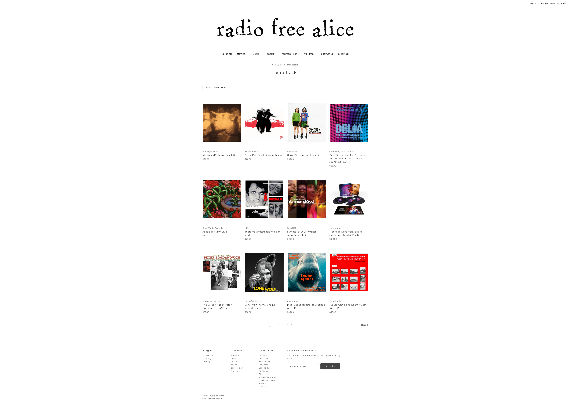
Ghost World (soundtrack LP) (303, 155)
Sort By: (207, 87)
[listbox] (222, 87)
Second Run (264, 368)
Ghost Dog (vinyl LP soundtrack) (263, 155)
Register (554, 3)
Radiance (263, 371)
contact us (327, 54)
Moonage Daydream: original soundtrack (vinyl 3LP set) (346, 233)
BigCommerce (218, 396)
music (256, 54)
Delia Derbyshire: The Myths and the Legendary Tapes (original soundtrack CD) (348, 158)
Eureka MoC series (268, 380)
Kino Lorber (264, 361)
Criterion (263, 355)
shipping (343, 54)
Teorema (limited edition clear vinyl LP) (262, 233)
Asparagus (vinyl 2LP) (215, 231)
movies (241, 54)
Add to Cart (222, 128)
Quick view (221, 117)
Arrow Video (264, 358)
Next (363, 325)
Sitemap (207, 361)
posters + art (289, 54)
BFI (260, 374)
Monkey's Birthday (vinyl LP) (219, 155)
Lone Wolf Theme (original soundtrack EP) (260, 306)
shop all (227, 54)
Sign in (543, 3)
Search (532, 3)
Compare (221, 123)
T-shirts (309, 54)
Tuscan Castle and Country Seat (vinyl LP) (347, 306)
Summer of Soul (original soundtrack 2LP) (301, 233)
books (270, 54)
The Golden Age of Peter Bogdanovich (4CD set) (217, 306)
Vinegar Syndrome (267, 377)
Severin (262, 383)
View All (262, 386)
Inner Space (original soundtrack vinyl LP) (306, 306)
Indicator (263, 364)
